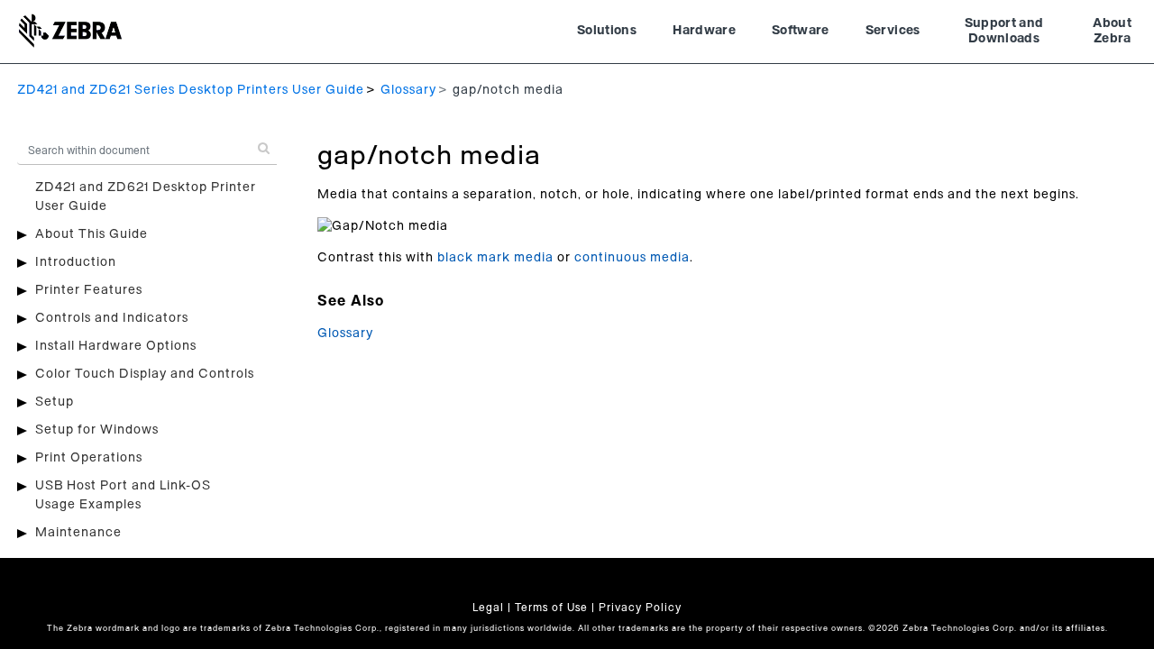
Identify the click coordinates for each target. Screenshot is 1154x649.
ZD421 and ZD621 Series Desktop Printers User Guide (190, 90)
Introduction (75, 262)
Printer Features (88, 290)
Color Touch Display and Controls (144, 374)
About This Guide (91, 234)
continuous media (632, 257)
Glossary (408, 90)
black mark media (495, 257)
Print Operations (88, 458)
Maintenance (78, 532)
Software (800, 30)
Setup (54, 402)
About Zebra (1112, 31)
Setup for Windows (97, 430)
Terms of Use (551, 607)
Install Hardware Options (116, 346)
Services (893, 30)
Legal (488, 607)
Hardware (704, 30)
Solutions (607, 30)
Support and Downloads (1004, 31)
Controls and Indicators (111, 318)
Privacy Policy (640, 607)
